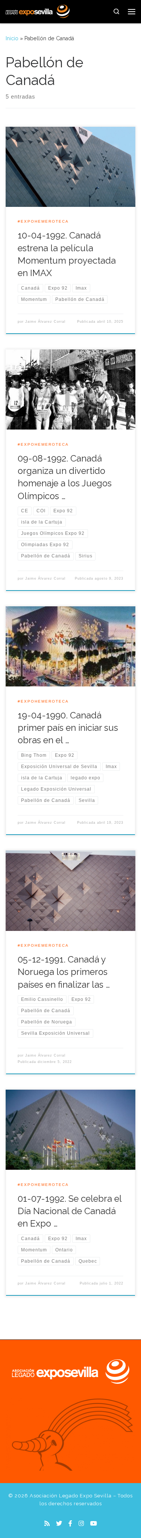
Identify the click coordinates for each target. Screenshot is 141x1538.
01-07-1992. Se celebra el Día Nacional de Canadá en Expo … (69, 1211)
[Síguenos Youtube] (93, 1523)
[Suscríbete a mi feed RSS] (47, 1523)
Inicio (12, 38)
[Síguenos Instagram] (81, 1523)
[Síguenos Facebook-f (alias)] (70, 1523)
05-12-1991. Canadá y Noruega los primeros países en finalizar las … (64, 972)
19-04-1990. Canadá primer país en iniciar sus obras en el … (68, 728)
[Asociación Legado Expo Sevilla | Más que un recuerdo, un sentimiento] (38, 10)
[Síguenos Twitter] (59, 1523)
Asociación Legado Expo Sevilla (71, 1496)
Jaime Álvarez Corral (45, 321)
